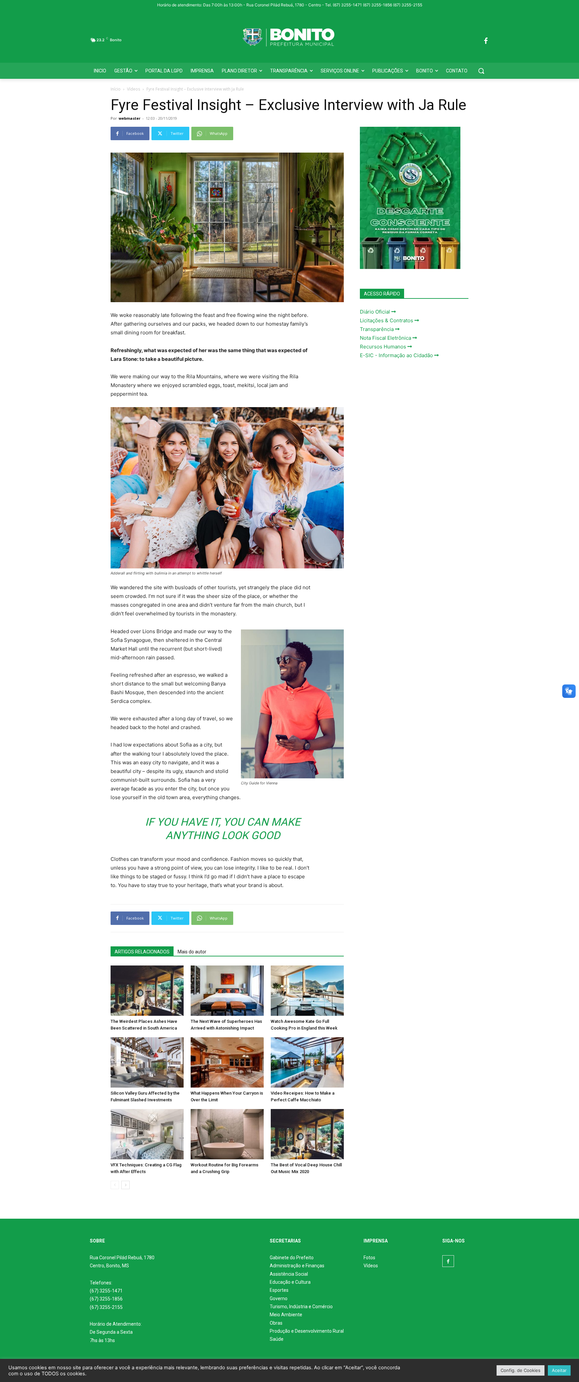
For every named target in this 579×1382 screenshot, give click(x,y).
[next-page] (125, 1185)
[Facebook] (485, 40)
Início (116, 89)
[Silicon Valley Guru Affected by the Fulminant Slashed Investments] (147, 1062)
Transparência (377, 329)
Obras (276, 1323)
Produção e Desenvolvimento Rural (307, 1331)
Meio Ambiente (286, 1314)
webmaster (129, 118)
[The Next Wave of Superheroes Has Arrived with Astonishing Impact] (227, 990)
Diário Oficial (375, 312)
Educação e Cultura (290, 1282)
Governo (278, 1298)
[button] (481, 71)
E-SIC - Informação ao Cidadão (397, 355)
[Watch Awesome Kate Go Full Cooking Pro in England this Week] (307, 990)
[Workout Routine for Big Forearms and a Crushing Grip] (227, 1134)
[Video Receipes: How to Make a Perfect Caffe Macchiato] (307, 1062)
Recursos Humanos (383, 346)
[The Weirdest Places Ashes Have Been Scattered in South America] (147, 990)
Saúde (276, 1339)
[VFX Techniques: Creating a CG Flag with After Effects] (147, 1134)
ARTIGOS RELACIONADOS (142, 951)
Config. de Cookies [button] (520, 1370)
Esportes (279, 1290)
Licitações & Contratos (387, 320)
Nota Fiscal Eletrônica (386, 338)
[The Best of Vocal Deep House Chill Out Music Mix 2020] (307, 1134)
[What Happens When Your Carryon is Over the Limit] (227, 1062)
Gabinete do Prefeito (292, 1257)
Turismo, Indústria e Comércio (301, 1306)
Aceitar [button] (559, 1370)
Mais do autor (192, 951)
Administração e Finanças (297, 1265)
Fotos (369, 1257)
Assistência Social (289, 1274)
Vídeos (133, 89)
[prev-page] (115, 1185)
